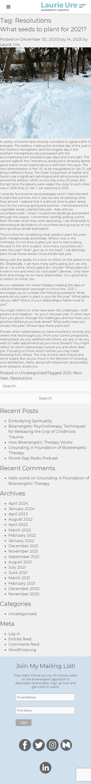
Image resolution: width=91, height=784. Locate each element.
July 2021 (17, 567)
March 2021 (19, 578)
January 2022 (21, 540)
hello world (19, 478)
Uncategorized (33, 373)
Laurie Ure (10, 44)
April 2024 (18, 503)
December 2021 (23, 546)
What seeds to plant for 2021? (43, 29)
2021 (67, 373)
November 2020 (23, 594)
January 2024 (21, 508)
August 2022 (20, 519)
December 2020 (24, 588)
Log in (14, 633)
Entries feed (19, 639)
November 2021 (23, 551)
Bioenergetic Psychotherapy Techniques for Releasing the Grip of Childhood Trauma (46, 431)
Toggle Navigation (8, 6)
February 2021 (21, 583)
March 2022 (19, 530)
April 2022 (18, 524)
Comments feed (23, 644)
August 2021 (20, 562)
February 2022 (22, 535)
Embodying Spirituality (30, 421)
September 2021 (23, 556)
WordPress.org (22, 650)
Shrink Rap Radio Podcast (33, 458)
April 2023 (18, 514)
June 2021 (17, 572)
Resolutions (21, 378)
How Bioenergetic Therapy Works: (40, 442)
